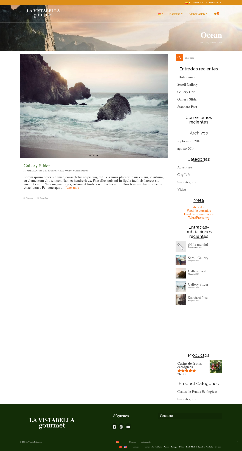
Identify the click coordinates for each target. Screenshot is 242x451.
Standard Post (187, 106)
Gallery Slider (187, 99)
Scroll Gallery (187, 84)
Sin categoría (186, 182)
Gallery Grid (186, 91)
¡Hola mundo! (187, 76)
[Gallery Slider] (94, 106)
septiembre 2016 (189, 141)
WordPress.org (198, 217)
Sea (46, 198)
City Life (183, 174)
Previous (18, 110)
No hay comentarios (76, 170)
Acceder (199, 207)
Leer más (72, 187)
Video (181, 189)
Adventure (29, 198)
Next (169, 110)
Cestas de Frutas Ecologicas (197, 391)
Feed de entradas (199, 210)
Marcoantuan (35, 170)
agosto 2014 (186, 148)
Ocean (42, 198)
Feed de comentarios (199, 214)
